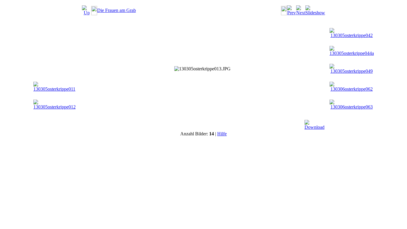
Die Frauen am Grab (116, 10)
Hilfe (222, 133)
